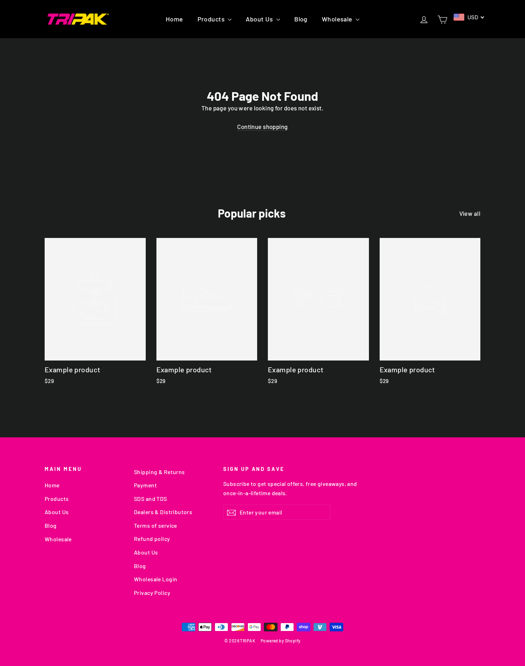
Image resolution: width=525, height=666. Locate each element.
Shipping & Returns (159, 471)
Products (212, 19)
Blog (301, 19)
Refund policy (152, 538)
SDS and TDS (150, 498)
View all (469, 213)
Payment (145, 485)
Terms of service (155, 525)
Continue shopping (262, 126)
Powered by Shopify (281, 640)
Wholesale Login (155, 579)
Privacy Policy (152, 592)
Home (174, 19)
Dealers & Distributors (163, 511)
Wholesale (338, 19)
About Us (260, 19)
